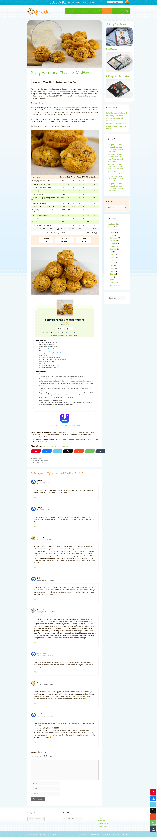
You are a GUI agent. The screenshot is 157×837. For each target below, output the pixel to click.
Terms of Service (106, 834)
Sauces (112, 274)
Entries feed (102, 820)
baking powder (49, 355)
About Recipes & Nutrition (121, 834)
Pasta (112, 263)
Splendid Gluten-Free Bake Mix (58, 91)
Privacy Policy (94, 834)
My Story (70, 11)
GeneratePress (51, 834)
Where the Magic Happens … (42, 460)
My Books (117, 11)
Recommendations (82, 11)
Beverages (113, 238)
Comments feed (103, 823)
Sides (112, 277)
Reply (35, 497)
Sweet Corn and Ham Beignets (69, 108)
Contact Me (85, 834)
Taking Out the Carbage (118, 76)
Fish (111, 252)
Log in (100, 818)
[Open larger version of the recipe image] (65, 308)
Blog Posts (111, 224)
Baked (35, 458)
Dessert (112, 246)
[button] (62, 323)
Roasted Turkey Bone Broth (116, 124)
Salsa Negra (110, 121)
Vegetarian (114, 285)
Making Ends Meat (116, 24)
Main (112, 257)
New (111, 260)
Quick (112, 268)
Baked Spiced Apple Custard (116, 113)
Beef (111, 235)
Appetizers (114, 229)
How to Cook (96, 11)
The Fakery (111, 49)
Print (61, 329)
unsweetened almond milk (52, 349)
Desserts (113, 249)
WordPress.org (103, 826)
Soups (112, 282)
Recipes (106, 11)
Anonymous (112, 145)
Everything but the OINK (40, 462)
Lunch (112, 255)
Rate (70, 329)
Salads (112, 271)
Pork (111, 266)
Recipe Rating (36, 756)
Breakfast (113, 241)
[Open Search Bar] (127, 11)
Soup (112, 279)
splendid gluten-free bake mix (56, 353)
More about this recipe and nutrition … (56, 446)
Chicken (113, 243)
